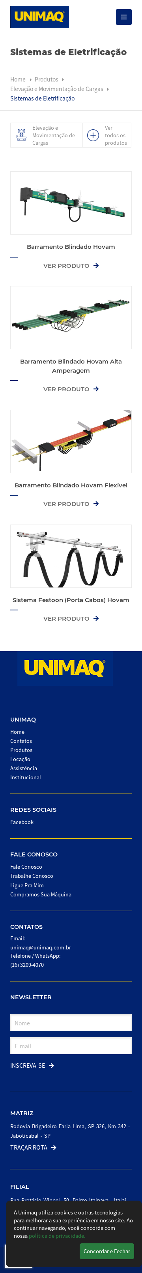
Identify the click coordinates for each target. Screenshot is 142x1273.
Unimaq (23, 719)
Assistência (23, 768)
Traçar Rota (28, 1147)
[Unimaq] (39, 17)
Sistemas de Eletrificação (42, 98)
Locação (20, 759)
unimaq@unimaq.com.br (40, 947)
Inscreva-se (27, 1065)
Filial (19, 1186)
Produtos (47, 79)
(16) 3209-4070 (27, 964)
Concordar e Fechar (107, 1251)
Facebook (22, 822)
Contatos (21, 740)
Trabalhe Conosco (31, 875)
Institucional (25, 777)
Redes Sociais (33, 809)
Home (18, 79)
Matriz (22, 1113)
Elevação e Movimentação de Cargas (57, 89)
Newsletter (31, 997)
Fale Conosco (34, 854)
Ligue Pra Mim (27, 885)
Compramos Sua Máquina (40, 894)
